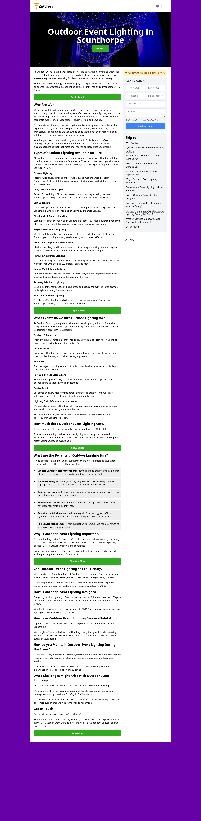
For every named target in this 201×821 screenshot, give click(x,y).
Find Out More (77, 561)
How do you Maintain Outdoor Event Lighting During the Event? (145, 212)
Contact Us (101, 48)
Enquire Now (78, 310)
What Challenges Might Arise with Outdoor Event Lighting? (143, 220)
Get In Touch (78, 97)
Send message (145, 126)
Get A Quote (77, 447)
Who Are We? (132, 143)
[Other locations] (157, 6)
